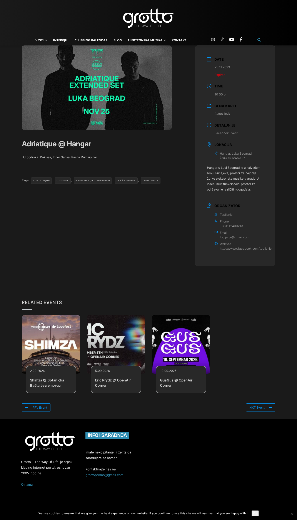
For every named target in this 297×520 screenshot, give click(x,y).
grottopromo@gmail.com (104, 475)
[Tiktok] (222, 40)
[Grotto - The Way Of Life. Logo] (148, 18)
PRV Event (39, 407)
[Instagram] (213, 40)
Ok (255, 513)
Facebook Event (226, 133)
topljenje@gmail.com (234, 237)
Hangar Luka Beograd (92, 180)
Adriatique (41, 180)
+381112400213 (231, 226)
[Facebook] (241, 40)
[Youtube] (231, 40)
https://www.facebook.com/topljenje (246, 248)
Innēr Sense (126, 180)
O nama (27, 484)
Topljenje (150, 180)
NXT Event (257, 407)
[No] (291, 514)
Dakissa (63, 180)
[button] (259, 40)
